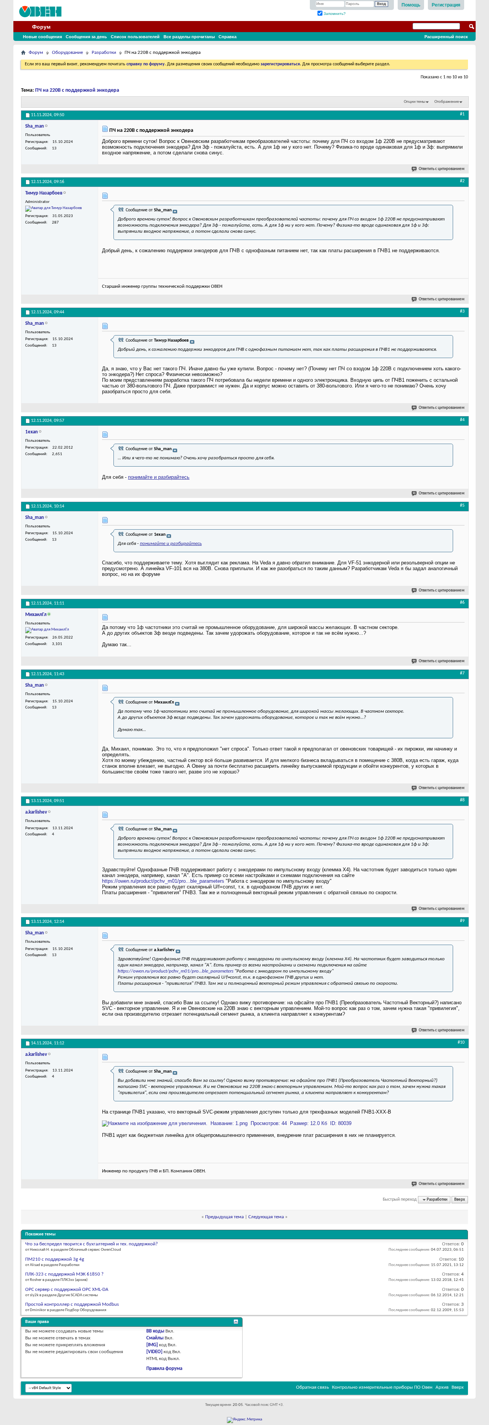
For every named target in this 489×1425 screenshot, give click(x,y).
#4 (462, 420)
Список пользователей (135, 36)
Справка (227, 36)
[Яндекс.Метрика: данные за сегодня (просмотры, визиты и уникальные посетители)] (244, 1420)
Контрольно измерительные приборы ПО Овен (382, 1387)
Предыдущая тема (224, 1216)
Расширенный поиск (446, 36)
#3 (462, 311)
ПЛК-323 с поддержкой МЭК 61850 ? (64, 1274)
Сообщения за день (86, 36)
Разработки (104, 52)
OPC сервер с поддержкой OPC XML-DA (66, 1289)
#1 (462, 114)
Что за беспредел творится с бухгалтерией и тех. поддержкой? (91, 1244)
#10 (461, 1042)
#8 (462, 800)
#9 (462, 921)
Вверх (459, 1200)
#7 (462, 673)
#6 (462, 602)
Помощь (411, 5)
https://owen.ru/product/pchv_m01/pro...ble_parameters (163, 881)
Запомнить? (334, 13)
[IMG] (152, 1344)
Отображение (446, 102)
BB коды (155, 1331)
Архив (442, 1387)
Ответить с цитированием (442, 169)
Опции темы (414, 102)
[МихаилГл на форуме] (47, 630)
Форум (41, 27)
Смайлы (155, 1338)
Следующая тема (266, 1216)
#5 (462, 505)
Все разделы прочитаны (189, 36)
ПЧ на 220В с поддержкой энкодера (77, 90)
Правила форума (164, 1368)
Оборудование (67, 52)
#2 (462, 181)
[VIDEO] (154, 1351)
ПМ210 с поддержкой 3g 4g (54, 1259)
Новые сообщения (42, 36)
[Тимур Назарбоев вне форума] (53, 209)
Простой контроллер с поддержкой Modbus (72, 1304)
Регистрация (446, 5)
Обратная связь (312, 1387)
